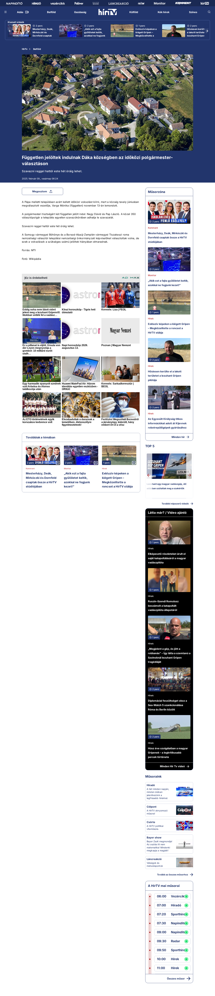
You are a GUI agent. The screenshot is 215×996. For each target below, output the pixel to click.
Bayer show (154, 837)
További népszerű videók (175, 503)
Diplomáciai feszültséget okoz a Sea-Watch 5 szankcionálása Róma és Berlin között (167, 705)
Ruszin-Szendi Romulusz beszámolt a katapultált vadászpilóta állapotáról (163, 606)
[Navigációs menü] (6, 12)
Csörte (151, 822)
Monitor (67, 468)
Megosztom (39, 191)
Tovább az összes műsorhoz (172, 874)
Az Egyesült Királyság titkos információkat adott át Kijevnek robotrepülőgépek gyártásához (167, 423)
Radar (175, 941)
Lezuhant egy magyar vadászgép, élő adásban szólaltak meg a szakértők (167, 486)
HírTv (24, 49)
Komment (30, 468)
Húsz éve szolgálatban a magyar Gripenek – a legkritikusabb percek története (168, 753)
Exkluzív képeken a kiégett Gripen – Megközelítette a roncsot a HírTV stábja (146, 36)
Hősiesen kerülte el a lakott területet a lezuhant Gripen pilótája (197, 34)
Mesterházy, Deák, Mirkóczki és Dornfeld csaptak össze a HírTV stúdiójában (43, 36)
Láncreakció (154, 859)
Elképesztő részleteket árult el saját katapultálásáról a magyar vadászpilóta (167, 558)
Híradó (151, 785)
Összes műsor (176, 978)
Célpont (151, 806)
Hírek (104, 468)
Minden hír (178, 437)
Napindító (178, 923)
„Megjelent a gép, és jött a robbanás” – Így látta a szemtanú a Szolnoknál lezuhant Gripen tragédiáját (169, 655)
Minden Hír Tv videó (172, 766)
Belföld (37, 49)
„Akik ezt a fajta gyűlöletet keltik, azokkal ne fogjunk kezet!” (94, 34)
